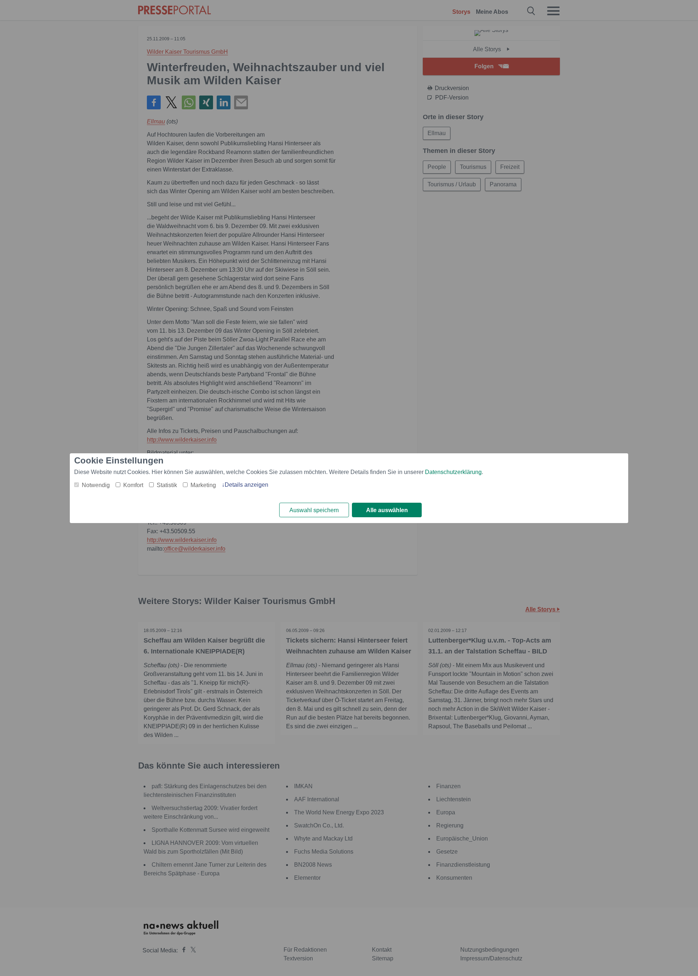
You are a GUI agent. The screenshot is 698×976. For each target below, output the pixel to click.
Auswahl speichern (314, 510)
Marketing (203, 485)
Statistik (167, 485)
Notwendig (96, 485)
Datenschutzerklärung (453, 472)
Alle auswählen (387, 510)
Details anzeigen (246, 485)
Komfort (133, 485)
